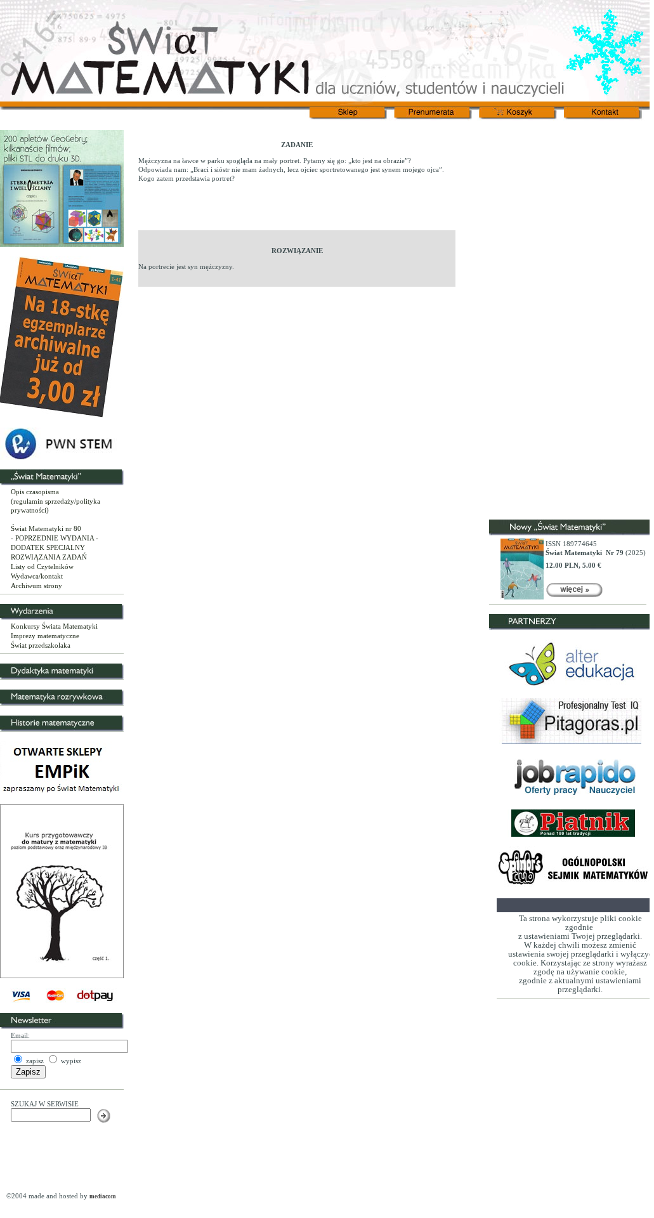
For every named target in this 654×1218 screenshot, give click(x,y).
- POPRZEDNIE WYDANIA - (54, 538)
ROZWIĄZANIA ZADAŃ (49, 557)
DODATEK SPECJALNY (48, 547)
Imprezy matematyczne (45, 635)
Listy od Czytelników (42, 566)
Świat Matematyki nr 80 (46, 528)
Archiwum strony (36, 585)
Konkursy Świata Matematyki (54, 626)
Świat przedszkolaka (40, 645)
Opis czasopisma (35, 491)
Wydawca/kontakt (37, 576)
